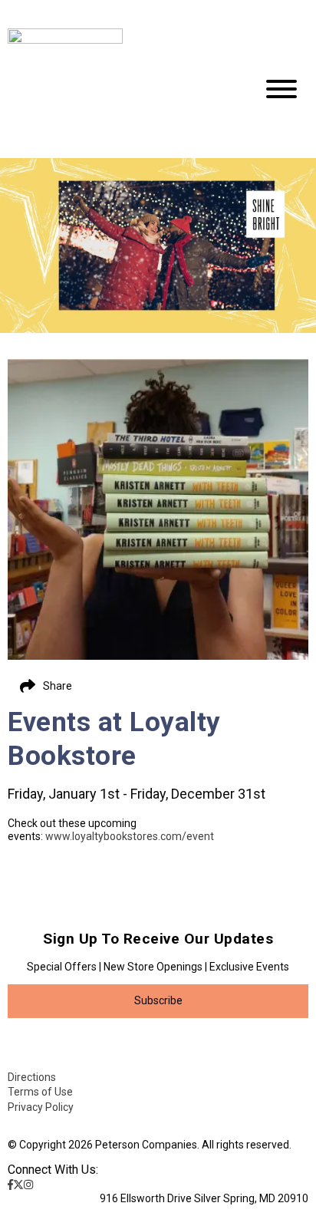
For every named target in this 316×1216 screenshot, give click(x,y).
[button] (158, 1001)
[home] (120, 89)
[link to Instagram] (28, 1184)
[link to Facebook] (10, 1184)
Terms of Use (40, 1092)
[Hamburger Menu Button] (281, 89)
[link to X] (18, 1184)
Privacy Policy (41, 1107)
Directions (32, 1077)
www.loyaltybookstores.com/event (129, 836)
